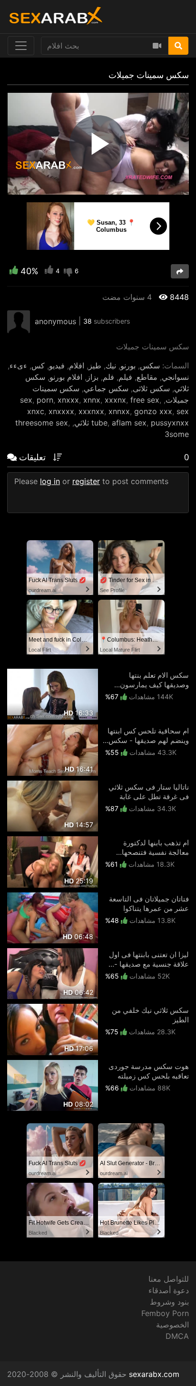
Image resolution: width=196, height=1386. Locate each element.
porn (45, 400)
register (86, 481)
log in (50, 481)
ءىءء (18, 365)
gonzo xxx (153, 411)
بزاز (92, 377)
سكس (150, 365)
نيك (111, 365)
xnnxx (119, 411)
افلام (76, 365)
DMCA (177, 1336)
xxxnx (115, 400)
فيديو (57, 365)
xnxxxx (61, 411)
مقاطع (147, 377)
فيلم (125, 377)
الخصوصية (172, 1324)
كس (38, 365)
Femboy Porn (165, 1313)
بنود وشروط (169, 1302)
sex (26, 400)
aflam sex (129, 422)
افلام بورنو (65, 377)
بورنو (128, 365)
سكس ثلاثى (151, 388)
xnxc (35, 411)
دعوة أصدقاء (168, 1290)
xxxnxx (91, 411)
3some (177, 434)
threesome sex (41, 422)
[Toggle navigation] (21, 45)
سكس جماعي (106, 388)
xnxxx (68, 400)
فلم (108, 377)
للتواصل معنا (168, 1279)
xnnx (91, 400)
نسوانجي (175, 377)
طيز (94, 365)
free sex (144, 400)
